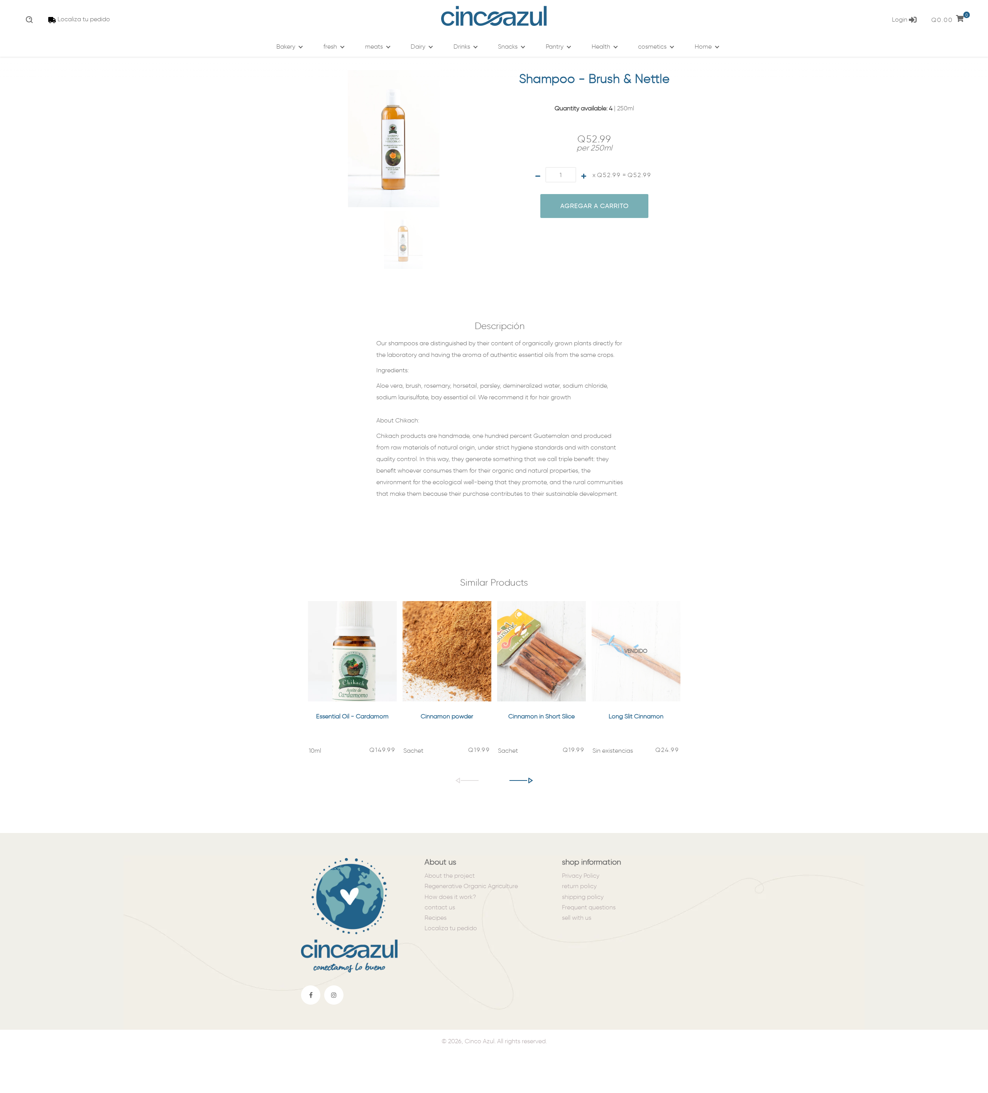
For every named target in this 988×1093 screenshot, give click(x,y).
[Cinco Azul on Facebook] (310, 995)
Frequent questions (589, 907)
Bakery (285, 46)
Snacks (508, 46)
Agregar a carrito (594, 205)
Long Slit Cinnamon (636, 716)
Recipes (436, 917)
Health (601, 46)
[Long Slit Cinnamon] (636, 651)
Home (703, 46)
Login (900, 19)
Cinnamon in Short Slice (541, 716)
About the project (450, 875)
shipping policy (583, 896)
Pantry (554, 46)
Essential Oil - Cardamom (352, 716)
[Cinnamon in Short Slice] (541, 651)
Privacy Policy (580, 875)
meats (374, 46)
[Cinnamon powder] (447, 651)
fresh (330, 46)
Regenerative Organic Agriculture (471, 886)
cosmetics (652, 46)
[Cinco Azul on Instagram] (333, 995)
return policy (579, 886)
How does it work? (450, 896)
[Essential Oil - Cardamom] (352, 651)
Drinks (461, 46)
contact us (440, 907)
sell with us (576, 917)
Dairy (418, 46)
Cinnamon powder (447, 716)
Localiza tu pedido (84, 19)
